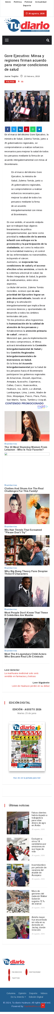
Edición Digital (36, 997)
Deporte (27, 6)
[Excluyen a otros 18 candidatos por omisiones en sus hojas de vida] (18, 849)
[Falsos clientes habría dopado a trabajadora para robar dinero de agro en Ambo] (18, 823)
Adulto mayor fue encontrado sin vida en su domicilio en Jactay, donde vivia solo (39, 924)
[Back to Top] (43, 1005)
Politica (18, 2)
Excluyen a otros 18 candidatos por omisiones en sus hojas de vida (39, 845)
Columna (11, 993)
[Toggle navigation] (5, 40)
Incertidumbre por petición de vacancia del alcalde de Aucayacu (39, 870)
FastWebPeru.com (33, 1006)
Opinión (22, 993)
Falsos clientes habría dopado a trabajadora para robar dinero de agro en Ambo (39, 819)
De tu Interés (17, 997)
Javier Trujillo (11, 76)
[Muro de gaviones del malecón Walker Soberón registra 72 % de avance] (18, 901)
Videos (43, 993)
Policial (28, 2)
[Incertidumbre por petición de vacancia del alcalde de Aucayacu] (18, 875)
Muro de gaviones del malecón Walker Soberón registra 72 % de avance (39, 897)
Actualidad (40, 2)
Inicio (8, 2)
